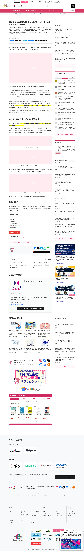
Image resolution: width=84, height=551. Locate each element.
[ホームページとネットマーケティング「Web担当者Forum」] (58, 531)
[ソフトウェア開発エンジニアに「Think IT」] (47, 531)
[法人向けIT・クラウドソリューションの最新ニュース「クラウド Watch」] (36, 535)
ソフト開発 (51, 1)
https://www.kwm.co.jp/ (17, 304)
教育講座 (55, 2)
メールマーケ (12, 522)
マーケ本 (14, 398)
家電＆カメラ (35, 398)
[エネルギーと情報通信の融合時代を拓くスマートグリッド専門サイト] (58, 535)
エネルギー (48, 2)
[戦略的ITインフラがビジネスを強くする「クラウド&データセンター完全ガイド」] (36, 531)
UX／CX (22, 518)
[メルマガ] (40, 360)
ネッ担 (23, 364)
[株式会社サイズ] (46, 466)
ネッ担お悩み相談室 (29, 364)
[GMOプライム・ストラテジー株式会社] (61, 466)
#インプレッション (34, 237)
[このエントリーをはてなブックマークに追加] (41, 248)
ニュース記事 (71, 511)
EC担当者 (32, 1)
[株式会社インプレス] (18, 537)
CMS (55, 13)
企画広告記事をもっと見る (66, 238)
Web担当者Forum (15, 5)
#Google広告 (24, 237)
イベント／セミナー (59, 515)
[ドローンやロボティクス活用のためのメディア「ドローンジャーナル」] (58, 540)
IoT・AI (54, 1)
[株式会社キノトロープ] (30, 466)
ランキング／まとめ (46, 517)
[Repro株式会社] (30, 450)
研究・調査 (62, 1)
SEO (10, 13)
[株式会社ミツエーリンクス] (15, 450)
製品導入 (40, 1)
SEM (21, 522)
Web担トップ (11, 17)
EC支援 (58, 2)
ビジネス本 (25, 398)
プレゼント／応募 (72, 513)
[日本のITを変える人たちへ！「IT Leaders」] (47, 535)
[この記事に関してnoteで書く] (44, 248)
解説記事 (70, 508)
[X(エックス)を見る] (63, 487)
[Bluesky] (67, 487)
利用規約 (61, 493)
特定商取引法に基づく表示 (33, 495)
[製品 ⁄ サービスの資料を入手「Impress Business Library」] (36, 540)
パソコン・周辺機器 (46, 398)
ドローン (52, 2)
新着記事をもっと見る (66, 66)
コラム (44, 513)
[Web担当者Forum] (15, 488)
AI (24, 13)
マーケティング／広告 (18, 13)
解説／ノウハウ (46, 508)
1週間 (65, 77)
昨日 (58, 77)
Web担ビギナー (29, 5)
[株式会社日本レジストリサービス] (15, 466)
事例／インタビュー (59, 508)
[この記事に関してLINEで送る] (48, 248)
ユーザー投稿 (17, 17)
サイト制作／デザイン (47, 13)
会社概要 (45, 495)
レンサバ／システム (34, 518)
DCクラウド (58, 1)
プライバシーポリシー (16, 495)
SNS (28, 13)
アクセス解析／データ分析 (36, 13)
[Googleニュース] (44, 364)
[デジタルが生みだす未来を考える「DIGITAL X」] (47, 540)
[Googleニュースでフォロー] (70, 487)
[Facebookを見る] (60, 487)
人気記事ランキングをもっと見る (66, 134)
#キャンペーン (42, 237)
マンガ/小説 (58, 513)
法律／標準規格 (12, 518)
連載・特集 (45, 5)
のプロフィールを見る (30, 308)
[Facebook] (44, 360)
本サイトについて (15, 493)
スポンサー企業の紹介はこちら (65, 477)
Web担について (56, 5)
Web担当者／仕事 (72, 13)
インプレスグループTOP (64, 495)
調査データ (45, 511)
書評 (56, 511)
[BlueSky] (40, 364)
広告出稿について (65, 5)
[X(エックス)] (48, 360)
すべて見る (66, 366)
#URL (29, 237)
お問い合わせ (46, 493)
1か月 (72, 77)
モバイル (32, 520)
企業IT (48, 1)
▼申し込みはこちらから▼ (66, 538)
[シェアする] (35, 248)
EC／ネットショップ (24, 520)
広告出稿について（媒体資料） (33, 493)
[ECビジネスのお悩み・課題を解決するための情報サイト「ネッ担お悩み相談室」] (36, 544)
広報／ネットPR (12, 520)
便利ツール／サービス (47, 515)
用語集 (70, 515)
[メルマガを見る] (57, 487)
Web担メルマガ (37, 5)
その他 (32, 522)
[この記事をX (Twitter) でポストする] (38, 248)
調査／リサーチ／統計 (62, 13)
